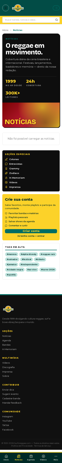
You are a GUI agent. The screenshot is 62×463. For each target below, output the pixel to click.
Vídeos (13, 182)
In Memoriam (17, 177)
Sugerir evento (10, 394)
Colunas (14, 159)
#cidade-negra (15, 269)
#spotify (11, 275)
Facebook (8, 429)
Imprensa (15, 187)
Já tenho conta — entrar (31, 236)
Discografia (8, 367)
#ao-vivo (32, 269)
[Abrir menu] (5, 8)
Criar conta (31, 231)
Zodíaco (14, 173)
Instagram (7, 416)
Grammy (14, 168)
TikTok (5, 425)
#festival (26, 259)
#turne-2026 (48, 269)
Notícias (6, 336)
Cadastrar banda (11, 398)
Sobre (5, 376)
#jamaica (11, 264)
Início (5, 30)
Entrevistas (15, 164)
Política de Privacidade (22, 445)
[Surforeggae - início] (17, 8)
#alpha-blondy (29, 254)
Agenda (6, 340)
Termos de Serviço (42, 445)
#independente (29, 264)
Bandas (6, 344)
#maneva (12, 254)
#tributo (40, 259)
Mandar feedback (12, 402)
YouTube (7, 420)
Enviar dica (8, 389)
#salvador (12, 259)
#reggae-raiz (48, 254)
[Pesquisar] (56, 19)
